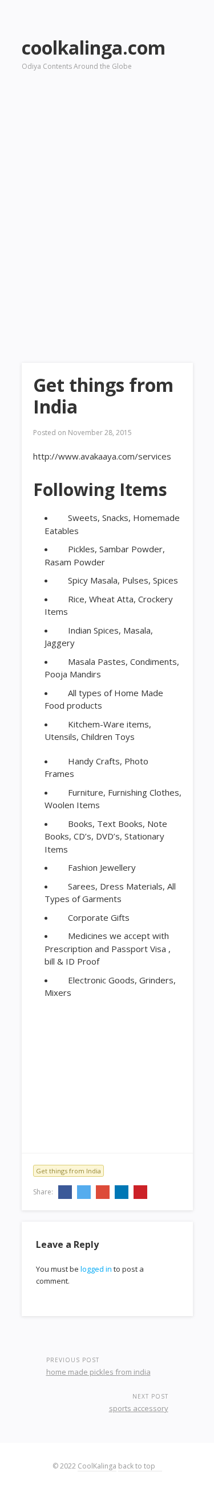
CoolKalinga (97, 1466)
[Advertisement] (107, 201)
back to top (137, 1466)
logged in (96, 1269)
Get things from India (68, 1171)
